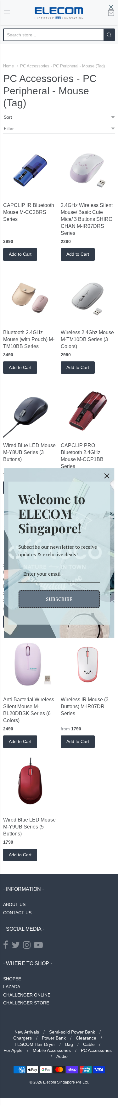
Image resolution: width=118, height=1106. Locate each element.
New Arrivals (26, 1031)
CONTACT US (17, 912)
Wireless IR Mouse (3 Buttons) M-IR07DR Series (85, 706)
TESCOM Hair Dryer (34, 1044)
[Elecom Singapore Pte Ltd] (59, 12)
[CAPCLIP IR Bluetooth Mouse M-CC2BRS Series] (30, 170)
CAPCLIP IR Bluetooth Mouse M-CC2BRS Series (28, 212)
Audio (62, 1056)
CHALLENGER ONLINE (26, 994)
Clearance (86, 1037)
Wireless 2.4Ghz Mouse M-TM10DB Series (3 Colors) (87, 339)
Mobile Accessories (52, 1050)
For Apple (13, 1050)
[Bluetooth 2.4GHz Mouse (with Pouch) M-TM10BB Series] (30, 297)
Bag (69, 1044)
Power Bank (54, 1037)
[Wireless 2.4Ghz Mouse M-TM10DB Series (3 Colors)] (88, 297)
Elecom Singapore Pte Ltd (65, 1082)
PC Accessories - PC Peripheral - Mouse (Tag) (62, 66)
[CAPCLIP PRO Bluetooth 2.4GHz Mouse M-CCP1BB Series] (88, 410)
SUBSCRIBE (59, 599)
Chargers (22, 1037)
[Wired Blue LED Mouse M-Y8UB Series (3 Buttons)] (30, 410)
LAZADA (11, 986)
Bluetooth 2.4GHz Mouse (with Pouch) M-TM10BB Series (28, 339)
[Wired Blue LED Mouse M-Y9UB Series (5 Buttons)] (30, 785)
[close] (111, 7)
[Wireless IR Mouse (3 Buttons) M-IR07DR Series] (88, 664)
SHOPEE (12, 978)
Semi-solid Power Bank (72, 1031)
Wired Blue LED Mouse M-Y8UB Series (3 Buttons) (29, 452)
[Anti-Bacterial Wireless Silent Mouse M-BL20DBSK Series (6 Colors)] (30, 664)
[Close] (106, 475)
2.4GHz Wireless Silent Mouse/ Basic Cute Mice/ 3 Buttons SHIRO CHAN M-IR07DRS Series (87, 219)
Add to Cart (20, 254)
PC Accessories (96, 1050)
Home (8, 66)
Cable (89, 1044)
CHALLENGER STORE (26, 1002)
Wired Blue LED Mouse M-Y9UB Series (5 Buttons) (29, 826)
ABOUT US (14, 904)
